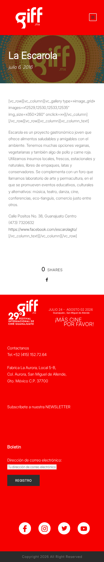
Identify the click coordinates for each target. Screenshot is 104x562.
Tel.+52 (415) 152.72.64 (27, 354)
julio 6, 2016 (20, 67)
